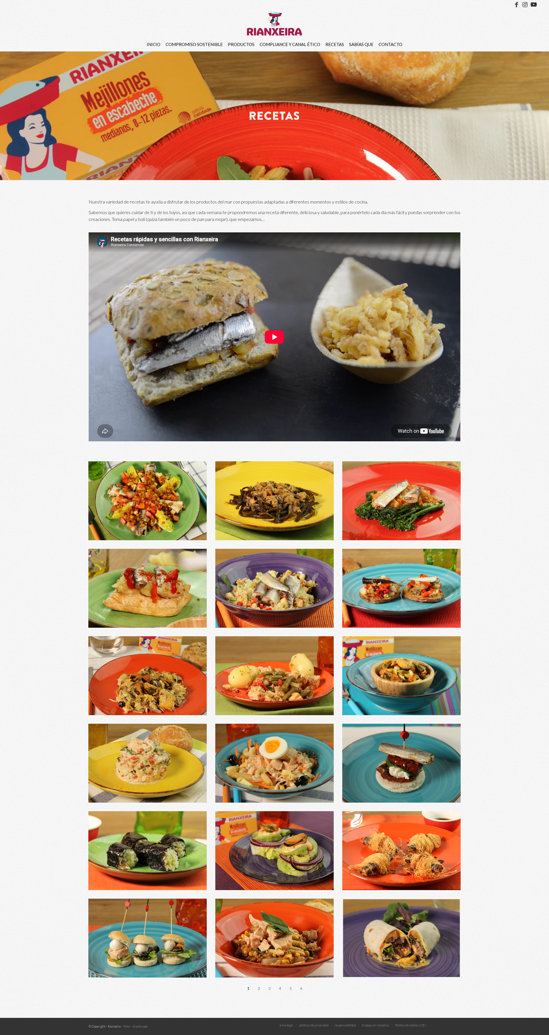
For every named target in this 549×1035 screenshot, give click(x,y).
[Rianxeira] (274, 23)
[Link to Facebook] (516, 4)
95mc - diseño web (135, 1026)
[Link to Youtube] (534, 4)
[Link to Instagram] (525, 4)
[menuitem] (153, 44)
